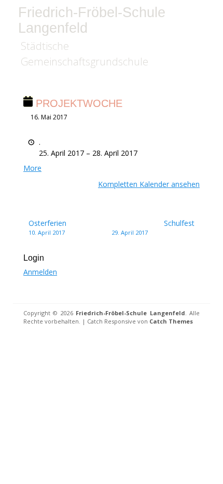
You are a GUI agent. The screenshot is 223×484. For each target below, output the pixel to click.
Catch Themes (171, 321)
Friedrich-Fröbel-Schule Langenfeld (91, 20)
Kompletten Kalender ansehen (149, 184)
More (32, 168)
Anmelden (40, 272)
